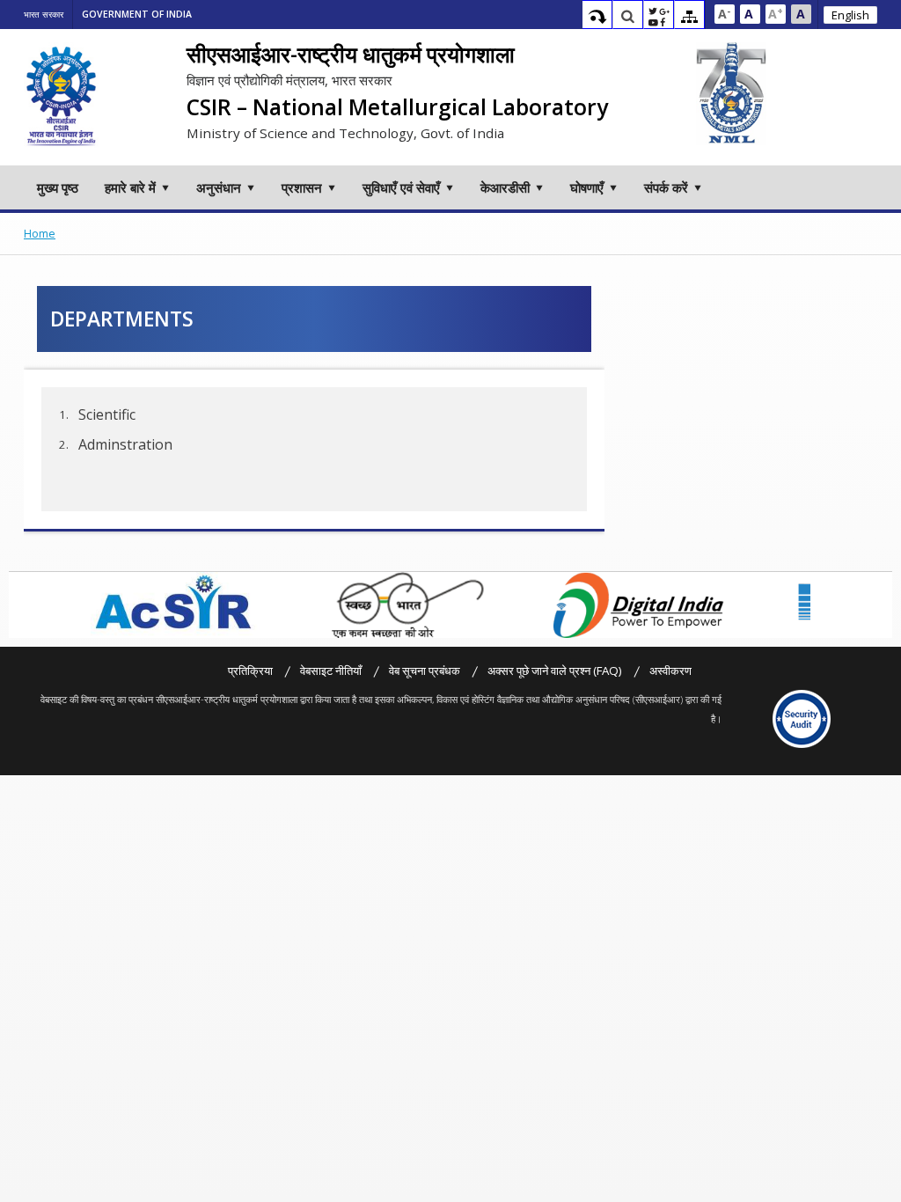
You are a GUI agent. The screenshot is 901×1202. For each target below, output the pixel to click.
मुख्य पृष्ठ (57, 187)
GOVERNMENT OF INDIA (137, 14)
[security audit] (802, 719)
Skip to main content (597, 16)
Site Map (689, 16)
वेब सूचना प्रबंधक (424, 670)
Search (628, 16)
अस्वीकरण (670, 670)
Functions (658, 16)
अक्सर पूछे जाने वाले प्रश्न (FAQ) (554, 670)
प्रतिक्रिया (250, 670)
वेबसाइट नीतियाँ (331, 670)
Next (820, 604)
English (850, 15)
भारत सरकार (43, 14)
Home (39, 233)
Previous (76, 604)
